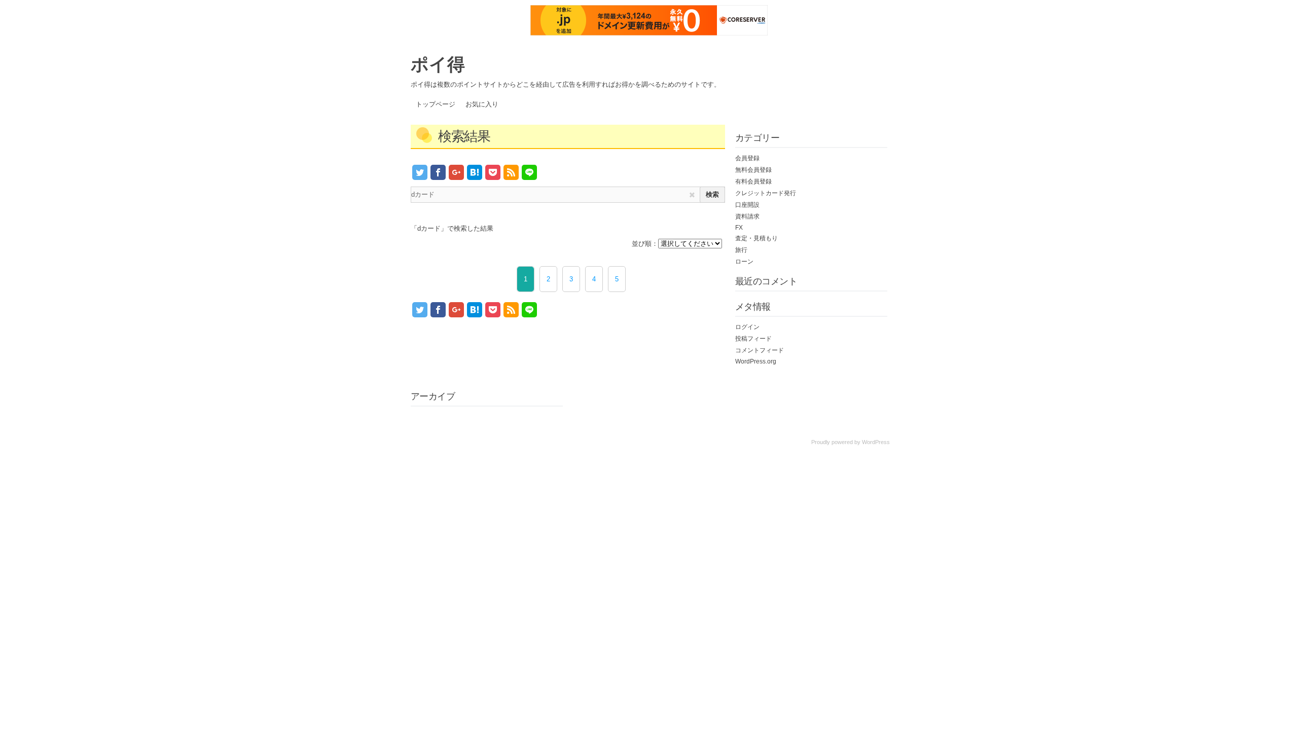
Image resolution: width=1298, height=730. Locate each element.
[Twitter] (419, 172)
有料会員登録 (753, 181)
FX (739, 227)
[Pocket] (492, 172)
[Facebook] (438, 172)
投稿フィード (753, 338)
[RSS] (511, 172)
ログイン (747, 327)
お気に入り (481, 104)
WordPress (876, 442)
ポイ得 (438, 63)
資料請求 (747, 216)
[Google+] (456, 172)
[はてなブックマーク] (474, 172)
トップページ (435, 104)
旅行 (741, 249)
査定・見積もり (756, 238)
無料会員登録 (753, 169)
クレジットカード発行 (765, 193)
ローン (744, 261)
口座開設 (747, 204)
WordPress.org (755, 361)
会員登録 (747, 158)
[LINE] (529, 172)
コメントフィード (759, 350)
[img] (692, 195)
